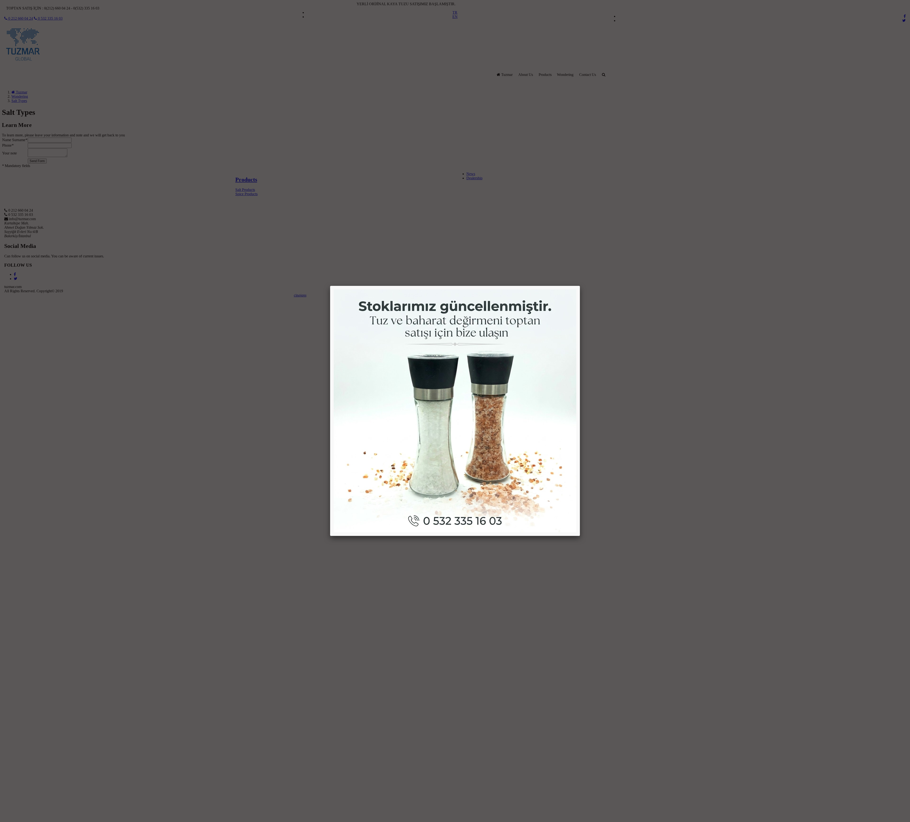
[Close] (580, 286)
